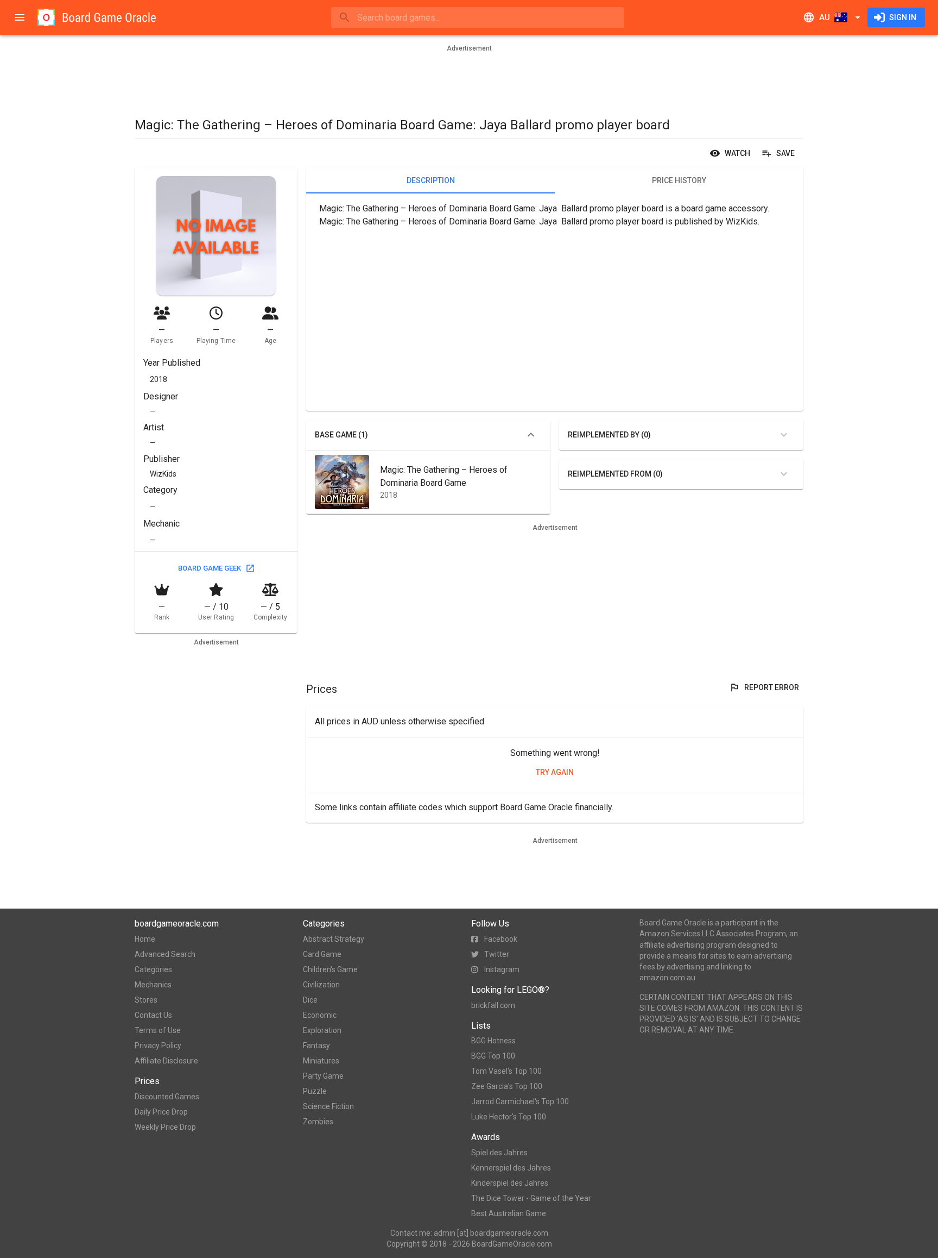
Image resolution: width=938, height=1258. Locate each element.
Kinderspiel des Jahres (509, 1183)
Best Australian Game (508, 1213)
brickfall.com (493, 1005)
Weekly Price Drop (165, 1127)
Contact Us (153, 1015)
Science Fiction (328, 1106)
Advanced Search (165, 954)
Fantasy (316, 1045)
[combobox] (477, 17)
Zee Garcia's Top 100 (506, 1086)
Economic (320, 1015)
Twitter (496, 954)
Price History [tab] (679, 180)
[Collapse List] (531, 435)
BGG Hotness (493, 1040)
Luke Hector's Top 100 (508, 1116)
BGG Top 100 (493, 1056)
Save (785, 153)
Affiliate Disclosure (166, 1060)
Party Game (323, 1076)
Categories (153, 969)
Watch (737, 153)
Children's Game (330, 969)
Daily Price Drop (161, 1111)
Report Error (771, 687)
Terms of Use (158, 1030)
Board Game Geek (209, 568)
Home (145, 939)
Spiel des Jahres (499, 1152)
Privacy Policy (158, 1045)
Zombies (318, 1121)
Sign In (902, 17)
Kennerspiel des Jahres (511, 1167)
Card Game (322, 954)
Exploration (322, 1030)
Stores (146, 1000)
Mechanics (153, 984)
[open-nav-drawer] (20, 17)
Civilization (321, 984)
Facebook (500, 939)
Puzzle (315, 1091)
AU (824, 17)
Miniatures (321, 1060)
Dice (310, 1000)
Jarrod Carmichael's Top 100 (520, 1101)
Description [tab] (431, 180)
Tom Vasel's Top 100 (506, 1071)
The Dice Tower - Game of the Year (531, 1198)
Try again (555, 772)
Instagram (501, 969)
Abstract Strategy (333, 939)
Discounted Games (167, 1096)
